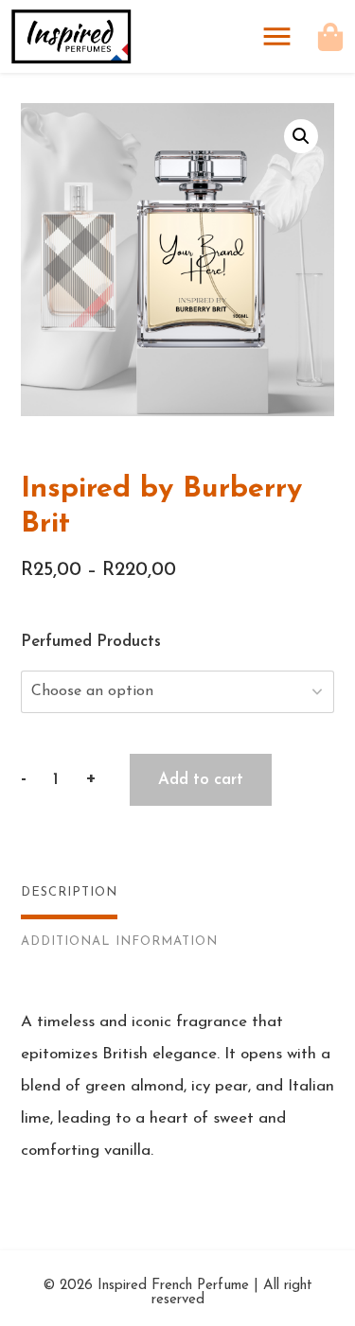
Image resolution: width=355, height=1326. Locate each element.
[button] (301, 136)
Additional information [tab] (119, 941)
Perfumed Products (91, 642)
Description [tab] (69, 892)
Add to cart (200, 780)
